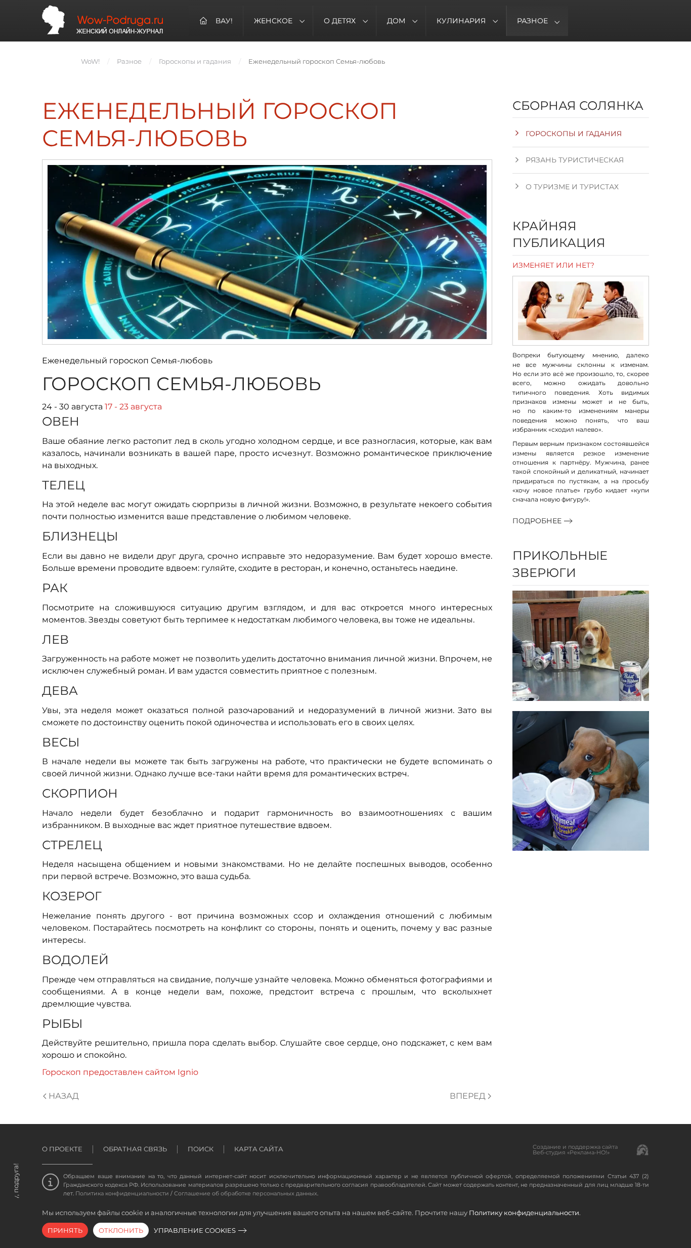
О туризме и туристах (572, 186)
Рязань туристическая (575, 159)
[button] (580, 646)
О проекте (62, 1149)
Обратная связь (135, 1149)
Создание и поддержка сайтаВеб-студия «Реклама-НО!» (575, 1149)
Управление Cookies (195, 1230)
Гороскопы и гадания (574, 133)
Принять (65, 1230)
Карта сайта (258, 1149)
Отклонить (121, 1230)
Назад (64, 1096)
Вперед (468, 1096)
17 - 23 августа (133, 406)
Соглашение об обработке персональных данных (245, 1193)
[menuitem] (216, 21)
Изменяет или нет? (553, 265)
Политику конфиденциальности (524, 1213)
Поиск (200, 1149)
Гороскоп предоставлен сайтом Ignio (120, 1072)
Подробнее (537, 520)
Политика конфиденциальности (122, 1193)
